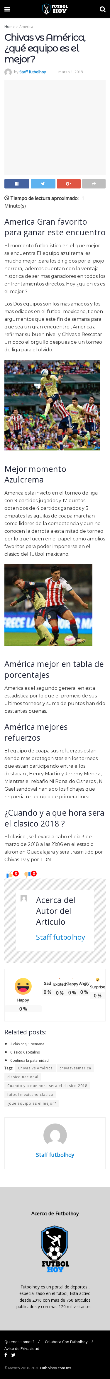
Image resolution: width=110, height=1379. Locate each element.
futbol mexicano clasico (30, 1094)
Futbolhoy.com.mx (55, 1367)
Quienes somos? (19, 1341)
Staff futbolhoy (32, 71)
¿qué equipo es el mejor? (31, 1103)
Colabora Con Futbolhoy (66, 1341)
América (26, 26)
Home (9, 26)
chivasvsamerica (75, 1068)
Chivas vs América (35, 1068)
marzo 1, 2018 (70, 71)
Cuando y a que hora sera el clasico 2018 (47, 1085)
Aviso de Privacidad (21, 1348)
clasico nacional (22, 1076)
